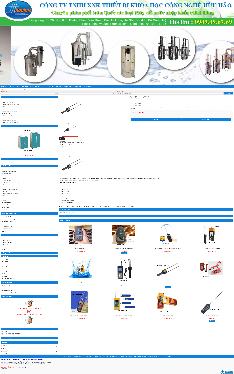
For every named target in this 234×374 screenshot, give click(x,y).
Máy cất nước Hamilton (93, 356)
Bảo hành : (135, 105)
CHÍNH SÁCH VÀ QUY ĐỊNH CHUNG (154, 356)
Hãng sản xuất (38, 86)
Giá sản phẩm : (134, 112)
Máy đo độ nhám (5, 207)
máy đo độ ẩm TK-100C (69, 206)
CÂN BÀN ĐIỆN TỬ (5, 259)
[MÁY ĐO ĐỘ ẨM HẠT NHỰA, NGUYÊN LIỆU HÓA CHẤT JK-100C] (168, 235)
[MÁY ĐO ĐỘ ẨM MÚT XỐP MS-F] (212, 269)
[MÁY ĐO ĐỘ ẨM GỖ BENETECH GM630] (212, 235)
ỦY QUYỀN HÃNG (67, 86)
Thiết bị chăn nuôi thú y (7, 290)
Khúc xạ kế (4, 238)
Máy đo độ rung (6, 200)
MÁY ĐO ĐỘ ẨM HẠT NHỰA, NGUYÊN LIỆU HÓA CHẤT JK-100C (168, 248)
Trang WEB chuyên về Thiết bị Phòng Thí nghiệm (11, 333)
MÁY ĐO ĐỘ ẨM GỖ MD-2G (80, 248)
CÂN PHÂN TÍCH (5, 261)
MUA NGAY (124, 253)
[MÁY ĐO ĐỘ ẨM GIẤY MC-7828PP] (124, 269)
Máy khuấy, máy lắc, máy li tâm (9, 221)
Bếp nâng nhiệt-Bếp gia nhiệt (8, 219)
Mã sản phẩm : (134, 103)
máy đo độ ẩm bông (121, 206)
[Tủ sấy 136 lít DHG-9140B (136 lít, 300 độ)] (29, 140)
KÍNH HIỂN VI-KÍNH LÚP (6, 288)
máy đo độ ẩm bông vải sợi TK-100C (83, 206)
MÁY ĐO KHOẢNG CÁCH (7, 204)
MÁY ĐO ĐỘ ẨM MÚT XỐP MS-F (211, 282)
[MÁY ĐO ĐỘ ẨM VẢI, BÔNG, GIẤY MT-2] (124, 302)
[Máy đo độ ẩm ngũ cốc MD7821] (212, 302)
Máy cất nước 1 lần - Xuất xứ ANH (10, 111)
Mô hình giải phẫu (6, 285)
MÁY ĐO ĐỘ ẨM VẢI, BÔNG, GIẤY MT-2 (124, 315)
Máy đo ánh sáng (6, 187)
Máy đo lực (4, 209)
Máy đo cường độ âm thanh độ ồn (10, 189)
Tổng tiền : (133, 117)
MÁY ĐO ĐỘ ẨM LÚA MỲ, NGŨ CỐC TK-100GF (168, 282)
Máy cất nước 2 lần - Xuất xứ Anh (9, 120)
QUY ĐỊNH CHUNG (49, 86)
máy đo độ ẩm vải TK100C (96, 206)
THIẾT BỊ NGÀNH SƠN (6, 228)
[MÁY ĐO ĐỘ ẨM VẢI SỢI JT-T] (168, 302)
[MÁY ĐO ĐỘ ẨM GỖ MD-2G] (81, 235)
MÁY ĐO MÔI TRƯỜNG (6, 173)
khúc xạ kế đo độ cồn (7, 244)
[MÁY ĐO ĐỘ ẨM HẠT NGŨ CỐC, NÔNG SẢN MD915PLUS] (81, 302)
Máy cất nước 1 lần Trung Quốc (9, 102)
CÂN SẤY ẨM (4, 271)
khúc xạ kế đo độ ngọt (7, 240)
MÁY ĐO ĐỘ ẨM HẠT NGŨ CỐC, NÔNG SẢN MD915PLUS (80, 315)
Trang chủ (3, 86)
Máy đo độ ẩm (6, 178)
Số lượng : (133, 114)
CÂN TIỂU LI (4, 276)
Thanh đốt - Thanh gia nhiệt (8, 162)
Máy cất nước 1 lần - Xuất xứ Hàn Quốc (11, 104)
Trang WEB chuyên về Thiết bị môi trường (10, 331)
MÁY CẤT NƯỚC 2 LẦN (27, 86)
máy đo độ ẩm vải (130, 206)
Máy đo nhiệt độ (6, 176)
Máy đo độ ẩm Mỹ (7, 180)
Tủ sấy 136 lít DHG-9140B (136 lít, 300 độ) (29, 154)
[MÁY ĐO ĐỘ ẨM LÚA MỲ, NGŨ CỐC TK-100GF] (168, 269)
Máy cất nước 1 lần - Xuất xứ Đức (9, 106)
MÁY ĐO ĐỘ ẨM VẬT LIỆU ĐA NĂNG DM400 (81, 282)
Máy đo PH (4, 249)
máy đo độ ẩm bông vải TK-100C (109, 206)
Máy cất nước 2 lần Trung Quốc (9, 115)
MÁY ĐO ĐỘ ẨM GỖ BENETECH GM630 (212, 248)
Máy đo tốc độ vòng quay (8, 202)
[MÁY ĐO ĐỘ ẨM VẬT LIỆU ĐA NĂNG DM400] (81, 269)
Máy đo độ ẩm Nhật (8, 184)
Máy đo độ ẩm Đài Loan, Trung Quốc (11, 182)
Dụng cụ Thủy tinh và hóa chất (9, 292)
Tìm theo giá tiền (4, 91)
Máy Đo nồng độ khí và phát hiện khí (10, 193)
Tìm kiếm (228, 93)
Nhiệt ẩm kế (5, 191)
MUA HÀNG (156, 119)
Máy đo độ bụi (6, 195)
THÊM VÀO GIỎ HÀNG (206, 119)
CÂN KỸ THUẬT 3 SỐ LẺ (7, 278)
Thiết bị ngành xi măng (7, 223)
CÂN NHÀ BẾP (4, 266)
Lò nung (4, 231)
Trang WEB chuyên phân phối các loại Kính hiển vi (12, 334)
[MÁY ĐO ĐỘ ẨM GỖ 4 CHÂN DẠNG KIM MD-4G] (124, 235)
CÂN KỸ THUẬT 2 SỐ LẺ (7, 264)
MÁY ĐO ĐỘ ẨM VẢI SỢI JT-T (168, 315)
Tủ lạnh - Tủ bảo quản (7, 216)
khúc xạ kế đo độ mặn (7, 242)
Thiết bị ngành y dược (7, 226)
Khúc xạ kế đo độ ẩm (7, 246)
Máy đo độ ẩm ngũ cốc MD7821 (212, 315)
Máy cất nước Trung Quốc (115, 356)
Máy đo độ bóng (88, 86)
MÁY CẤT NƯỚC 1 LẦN (14, 86)
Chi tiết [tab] (62, 138)
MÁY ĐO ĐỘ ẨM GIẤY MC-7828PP (124, 282)
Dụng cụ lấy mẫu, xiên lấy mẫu (9, 171)
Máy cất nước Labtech (104, 356)
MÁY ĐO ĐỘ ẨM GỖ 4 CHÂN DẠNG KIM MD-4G (124, 248)
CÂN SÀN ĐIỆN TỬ (5, 273)
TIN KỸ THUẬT (58, 86)
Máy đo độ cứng (5, 168)
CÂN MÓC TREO (5, 269)
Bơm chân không (77, 86)
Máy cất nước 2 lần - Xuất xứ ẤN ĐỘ (10, 122)
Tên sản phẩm (120, 91)
